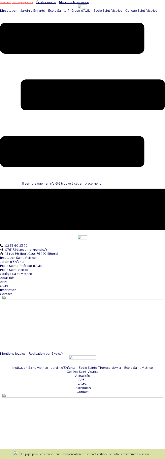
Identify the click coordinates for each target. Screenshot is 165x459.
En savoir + (144, 454)
